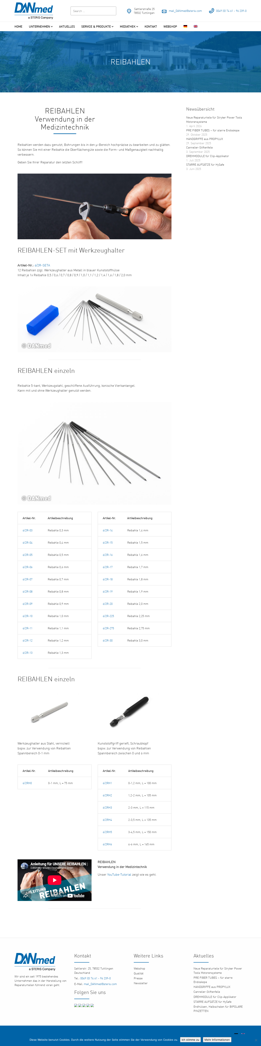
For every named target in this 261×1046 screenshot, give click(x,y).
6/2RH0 (28, 783)
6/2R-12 (27, 640)
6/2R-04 (27, 542)
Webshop (170, 26)
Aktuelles (67, 26)
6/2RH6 (107, 844)
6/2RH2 (107, 795)
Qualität (139, 973)
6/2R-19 (108, 591)
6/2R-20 (108, 603)
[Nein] (256, 1040)
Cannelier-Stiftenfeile (199, 147)
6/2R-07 (27, 579)
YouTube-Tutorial (119, 874)
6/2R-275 (108, 628)
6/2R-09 (27, 603)
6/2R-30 (108, 640)
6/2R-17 (108, 567)
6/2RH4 (107, 819)
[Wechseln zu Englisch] (195, 26)
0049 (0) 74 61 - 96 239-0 (231, 10)
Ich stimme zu (190, 1039)
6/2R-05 (27, 554)
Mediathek (127, 26)
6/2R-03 (27, 530)
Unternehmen (39, 26)
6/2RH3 (107, 807)
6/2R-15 (108, 542)
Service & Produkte (96, 26)
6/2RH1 (107, 783)
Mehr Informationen (217, 1039)
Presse (138, 978)
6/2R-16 (108, 554)
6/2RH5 (107, 832)
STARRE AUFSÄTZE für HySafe (205, 164)
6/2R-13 (27, 652)
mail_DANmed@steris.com (185, 10)
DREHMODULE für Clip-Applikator (207, 156)
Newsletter (141, 983)
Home (18, 26)
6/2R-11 (27, 628)
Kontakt (151, 26)
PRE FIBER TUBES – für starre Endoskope (212, 130)
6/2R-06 (27, 567)
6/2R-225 (108, 616)
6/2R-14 (108, 530)
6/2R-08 (27, 591)
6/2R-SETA (42, 265)
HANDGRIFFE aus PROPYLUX (204, 139)
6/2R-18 (108, 579)
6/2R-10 (27, 616)
